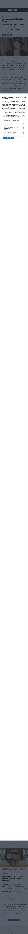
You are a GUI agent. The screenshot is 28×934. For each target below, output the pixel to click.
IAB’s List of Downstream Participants (15, 116)
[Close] (25, 96)
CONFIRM (8, 137)
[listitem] (14, 120)
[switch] (23, 123)
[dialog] (14, 467)
